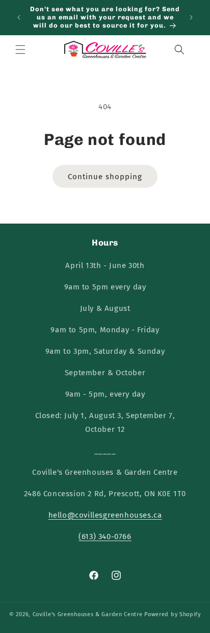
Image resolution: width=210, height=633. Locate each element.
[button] (20, 49)
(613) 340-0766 (104, 536)
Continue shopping (105, 176)
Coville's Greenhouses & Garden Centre (88, 614)
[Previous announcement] (19, 17)
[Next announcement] (191, 17)
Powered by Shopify (172, 614)
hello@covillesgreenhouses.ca (105, 515)
